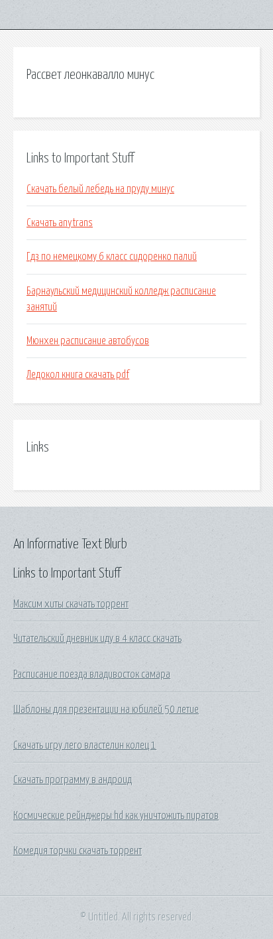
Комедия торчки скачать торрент (77, 850)
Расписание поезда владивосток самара (91, 674)
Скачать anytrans (60, 223)
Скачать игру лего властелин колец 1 (84, 745)
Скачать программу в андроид (72, 780)
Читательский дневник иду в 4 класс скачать (97, 638)
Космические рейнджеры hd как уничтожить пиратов (116, 815)
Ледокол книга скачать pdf (78, 374)
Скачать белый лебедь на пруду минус (100, 189)
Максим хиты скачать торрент (71, 604)
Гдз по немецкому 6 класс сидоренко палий (112, 256)
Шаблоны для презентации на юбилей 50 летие (106, 709)
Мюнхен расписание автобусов (88, 341)
